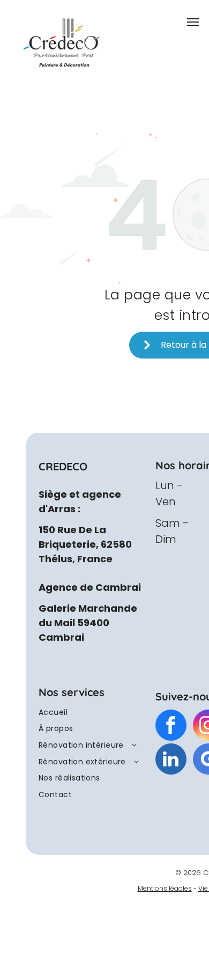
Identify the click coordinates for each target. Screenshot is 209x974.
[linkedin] (170, 760)
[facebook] (170, 726)
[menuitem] (91, 712)
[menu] (193, 22)
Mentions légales (165, 888)
